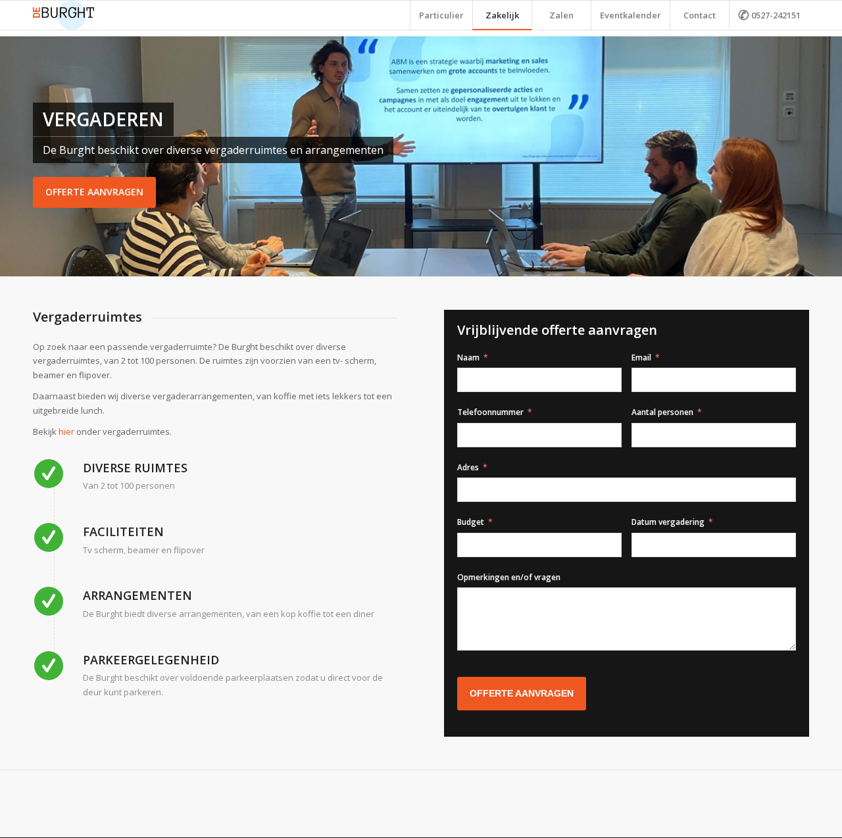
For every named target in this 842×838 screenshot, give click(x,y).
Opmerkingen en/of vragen (508, 577)
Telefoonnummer (490, 412)
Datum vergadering (668, 522)
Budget (470, 522)
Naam (468, 357)
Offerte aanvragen (94, 191)
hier (66, 431)
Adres (468, 467)
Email (641, 357)
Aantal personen (662, 412)
